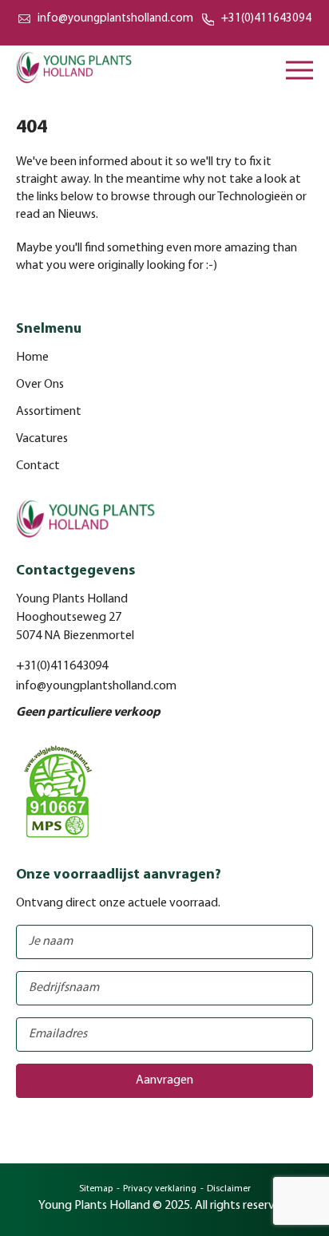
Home (32, 357)
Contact (38, 466)
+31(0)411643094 (266, 19)
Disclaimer (229, 1189)
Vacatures (42, 438)
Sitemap (96, 1189)
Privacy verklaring (159, 1189)
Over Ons (40, 384)
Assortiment (48, 411)
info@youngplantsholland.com (115, 19)
